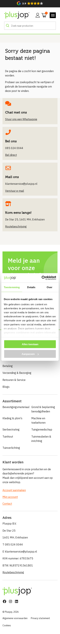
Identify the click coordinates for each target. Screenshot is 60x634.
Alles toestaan (30, 344)
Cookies (6, 625)
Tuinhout (7, 436)
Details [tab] (31, 287)
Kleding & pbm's (12, 418)
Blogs (6, 386)
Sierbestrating (11, 429)
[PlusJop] (16, 15)
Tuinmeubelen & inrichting (41, 439)
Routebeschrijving (13, 572)
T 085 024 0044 (12, 544)
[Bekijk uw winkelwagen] (42, 15)
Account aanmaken (14, 490)
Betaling (7, 366)
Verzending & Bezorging (16, 372)
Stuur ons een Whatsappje (21, 119)
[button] (30, 3)
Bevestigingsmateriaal (15, 407)
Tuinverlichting (11, 447)
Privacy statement (40, 618)
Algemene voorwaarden (15, 618)
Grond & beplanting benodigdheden (43, 409)
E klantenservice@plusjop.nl (19, 551)
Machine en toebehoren (38, 420)
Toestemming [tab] (12, 287)
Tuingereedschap (41, 429)
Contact (7, 503)
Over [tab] (49, 287)
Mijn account (10, 497)
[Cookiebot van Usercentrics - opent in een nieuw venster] (42, 278)
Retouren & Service (14, 380)
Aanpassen (28, 354)
